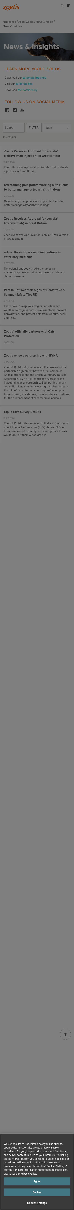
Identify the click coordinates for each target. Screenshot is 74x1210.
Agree (37, 1181)
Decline (37, 1192)
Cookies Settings (37, 1203)
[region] (37, 1171)
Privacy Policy (28, 1173)
